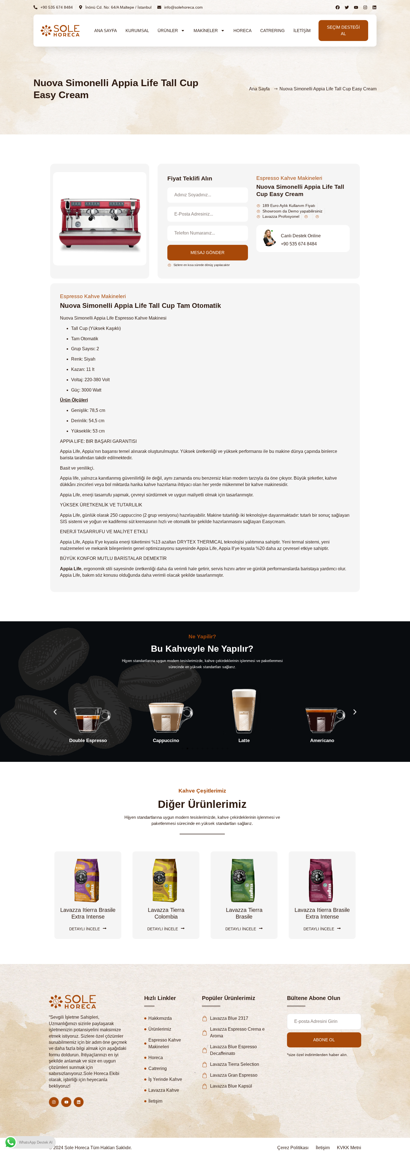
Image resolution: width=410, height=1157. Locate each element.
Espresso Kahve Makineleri (289, 178)
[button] (55, 712)
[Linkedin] (374, 7)
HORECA (242, 30)
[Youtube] (66, 1102)
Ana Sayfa (105, 30)
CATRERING (272, 30)
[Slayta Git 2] (187, 748)
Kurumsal (137, 30)
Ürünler (168, 30)
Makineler (206, 30)
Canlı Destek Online (301, 235)
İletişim (302, 30)
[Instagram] (365, 7)
